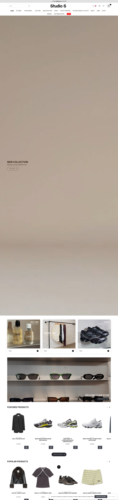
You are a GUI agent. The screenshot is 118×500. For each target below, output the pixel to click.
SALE (68, 14)
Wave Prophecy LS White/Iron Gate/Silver (92, 439)
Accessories (28, 10)
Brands (49, 14)
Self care (38, 10)
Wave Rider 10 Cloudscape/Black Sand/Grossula (67, 440)
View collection (58, 454)
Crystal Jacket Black (18, 493)
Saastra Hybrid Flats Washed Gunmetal (67, 493)
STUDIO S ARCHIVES (65, 10)
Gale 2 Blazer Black (18, 438)
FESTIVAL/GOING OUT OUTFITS (81, 10)
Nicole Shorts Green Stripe (92, 493)
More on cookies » (112, 496)
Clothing (18, 10)
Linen (98, 10)
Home (12, 10)
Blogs (104, 10)
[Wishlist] (103, 6)
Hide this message (101, 496)
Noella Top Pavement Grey (43, 493)
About (93, 10)
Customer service (59, 14)
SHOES (56, 10)
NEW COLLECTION (47, 10)
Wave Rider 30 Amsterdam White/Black (43, 439)
